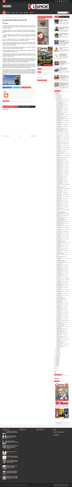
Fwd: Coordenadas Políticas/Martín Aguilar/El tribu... (62, 181)
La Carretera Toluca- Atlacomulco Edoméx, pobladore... (61, 218)
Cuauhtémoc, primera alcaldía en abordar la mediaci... (61, 336)
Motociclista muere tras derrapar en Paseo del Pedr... (62, 249)
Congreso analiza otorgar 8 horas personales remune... (61, 325)
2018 (56, 362)
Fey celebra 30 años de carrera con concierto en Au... (62, 315)
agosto (57, 347)
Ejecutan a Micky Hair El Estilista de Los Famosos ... (62, 127)
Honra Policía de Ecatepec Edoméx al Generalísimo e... (62, 115)
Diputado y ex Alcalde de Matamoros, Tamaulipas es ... (62, 239)
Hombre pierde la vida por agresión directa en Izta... (61, 199)
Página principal (40, 77)
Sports (17, 12)
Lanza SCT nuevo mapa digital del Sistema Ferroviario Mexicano (12, 456)
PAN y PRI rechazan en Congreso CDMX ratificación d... (61, 331)
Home (4, 12)
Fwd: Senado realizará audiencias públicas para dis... (61, 177)
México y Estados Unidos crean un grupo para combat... (62, 253)
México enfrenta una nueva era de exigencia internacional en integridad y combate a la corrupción (12, 447)
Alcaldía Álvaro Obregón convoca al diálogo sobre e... (62, 329)
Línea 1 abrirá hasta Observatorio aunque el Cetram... (61, 103)
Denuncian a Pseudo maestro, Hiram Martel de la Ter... (62, 200)
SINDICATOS (45, 74)
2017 (56, 363)
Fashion (12, 12)
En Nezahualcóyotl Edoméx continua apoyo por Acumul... (62, 224)
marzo (57, 353)
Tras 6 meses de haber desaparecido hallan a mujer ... (62, 232)
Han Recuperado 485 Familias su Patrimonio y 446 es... (61, 220)
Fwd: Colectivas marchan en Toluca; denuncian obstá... (62, 179)
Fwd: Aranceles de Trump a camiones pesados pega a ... (62, 167)
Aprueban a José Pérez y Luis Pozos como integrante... (62, 101)
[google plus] (68, 1)
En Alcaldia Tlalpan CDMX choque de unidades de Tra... (62, 222)
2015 (56, 365)
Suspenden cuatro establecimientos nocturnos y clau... (62, 208)
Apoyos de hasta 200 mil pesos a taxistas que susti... (61, 160)
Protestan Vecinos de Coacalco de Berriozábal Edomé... (61, 113)
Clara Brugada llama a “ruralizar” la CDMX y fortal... (61, 301)
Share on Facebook (8, 87)
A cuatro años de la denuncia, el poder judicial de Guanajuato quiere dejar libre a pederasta (12, 472)
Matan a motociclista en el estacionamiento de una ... (61, 298)
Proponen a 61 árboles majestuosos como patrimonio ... (62, 191)
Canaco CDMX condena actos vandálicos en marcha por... (61, 241)
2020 (56, 360)
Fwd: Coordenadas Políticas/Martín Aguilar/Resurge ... (62, 284)
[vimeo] (59, 1)
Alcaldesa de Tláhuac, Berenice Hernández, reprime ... (61, 346)
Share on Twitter (17, 87)
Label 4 (56, 378)
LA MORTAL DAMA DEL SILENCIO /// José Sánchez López (12, 442)
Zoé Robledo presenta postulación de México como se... (62, 130)
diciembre (58, 94)
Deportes (39, 74)
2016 (56, 364)
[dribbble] (64, 1)
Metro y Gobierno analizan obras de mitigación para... (62, 107)
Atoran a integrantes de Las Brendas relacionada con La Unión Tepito (11, 436)
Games (21, 12)
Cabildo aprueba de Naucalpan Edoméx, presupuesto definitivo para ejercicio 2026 (12, 461)
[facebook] (55, 1)
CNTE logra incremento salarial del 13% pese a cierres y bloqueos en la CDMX (12, 466)
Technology (26, 12)
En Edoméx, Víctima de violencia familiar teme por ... (61, 309)
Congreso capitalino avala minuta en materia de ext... (62, 333)
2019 (56, 361)
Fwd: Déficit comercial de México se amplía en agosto (62, 268)
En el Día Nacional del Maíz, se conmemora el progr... (61, 152)
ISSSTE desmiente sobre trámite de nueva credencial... (62, 323)
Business (8, 12)
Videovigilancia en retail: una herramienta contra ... (60, 342)
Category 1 (56, 367)
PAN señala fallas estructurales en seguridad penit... (61, 294)
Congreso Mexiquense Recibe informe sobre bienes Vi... (62, 263)
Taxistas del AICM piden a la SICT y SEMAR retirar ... (62, 245)
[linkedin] (66, 1)
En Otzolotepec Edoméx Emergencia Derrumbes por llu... (62, 119)
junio (57, 349)
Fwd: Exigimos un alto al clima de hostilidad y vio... (61, 204)
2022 (56, 358)
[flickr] (62, 1)
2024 (56, 356)
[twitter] (57, 1)
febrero (57, 354)
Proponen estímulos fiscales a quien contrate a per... (62, 288)
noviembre (58, 95)
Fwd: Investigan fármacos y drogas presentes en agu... (62, 274)
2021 (56, 359)
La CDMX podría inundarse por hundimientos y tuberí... (61, 261)
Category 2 (56, 370)
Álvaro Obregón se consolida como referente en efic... (62, 307)
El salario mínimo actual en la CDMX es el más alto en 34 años (12, 432)
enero (57, 355)
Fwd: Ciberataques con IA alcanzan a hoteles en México (62, 183)
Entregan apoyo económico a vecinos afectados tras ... (62, 296)
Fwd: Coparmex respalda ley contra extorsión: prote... (62, 270)
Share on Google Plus (27, 87)
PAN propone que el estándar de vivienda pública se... (61, 187)
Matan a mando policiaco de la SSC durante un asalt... (62, 105)
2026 (56, 92)
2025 (56, 93)
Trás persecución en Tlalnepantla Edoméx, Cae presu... (61, 117)
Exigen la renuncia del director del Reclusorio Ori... (61, 257)
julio (57, 348)
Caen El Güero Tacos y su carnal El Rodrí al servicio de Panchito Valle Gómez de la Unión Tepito (12, 477)
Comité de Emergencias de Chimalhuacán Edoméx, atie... (61, 212)
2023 (56, 357)
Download (31, 12)
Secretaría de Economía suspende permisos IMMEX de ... (61, 129)
